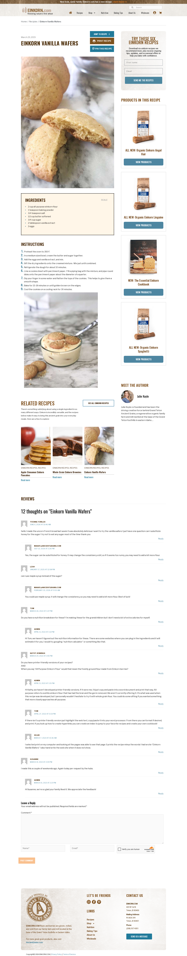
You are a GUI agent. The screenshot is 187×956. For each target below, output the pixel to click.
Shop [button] (90, 12)
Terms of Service (69, 954)
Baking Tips (118, 12)
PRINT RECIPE (104, 41)
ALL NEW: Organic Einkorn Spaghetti (143, 349)
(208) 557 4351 (132, 928)
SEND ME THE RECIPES (143, 80)
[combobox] (145, 7)
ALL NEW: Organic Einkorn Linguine (143, 217)
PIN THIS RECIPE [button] (103, 49)
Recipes (80, 12)
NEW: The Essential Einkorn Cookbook (143, 282)
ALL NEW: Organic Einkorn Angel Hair (143, 152)
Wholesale (145, 12)
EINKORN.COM (132, 904)
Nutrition (104, 12)
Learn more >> (120, 2)
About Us (131, 12)
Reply (160, 538)
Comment (26, 813)
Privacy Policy (56, 954)
